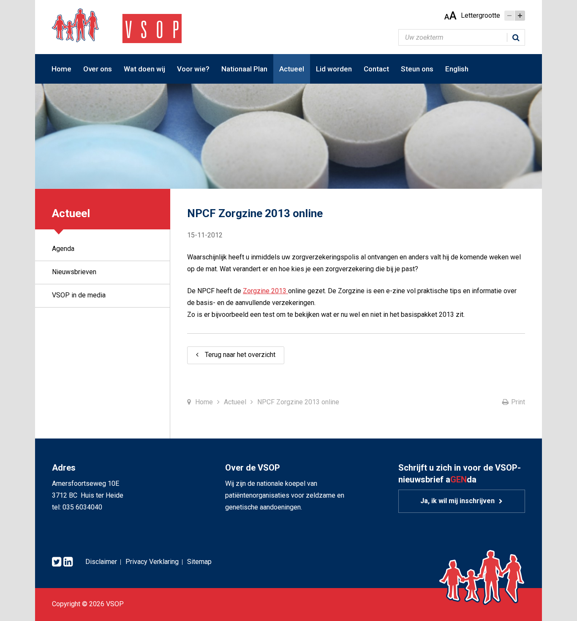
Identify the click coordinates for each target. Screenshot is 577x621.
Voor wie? (193, 69)
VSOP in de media (79, 295)
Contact (376, 69)
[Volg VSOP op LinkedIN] (68, 562)
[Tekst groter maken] (520, 16)
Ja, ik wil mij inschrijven (457, 501)
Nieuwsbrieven (74, 272)
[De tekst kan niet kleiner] (509, 16)
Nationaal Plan (244, 69)
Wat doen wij (144, 69)
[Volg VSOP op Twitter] (56, 562)
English (456, 69)
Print (518, 402)
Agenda (63, 249)
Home (61, 69)
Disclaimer (101, 562)
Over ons (97, 69)
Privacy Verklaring (152, 562)
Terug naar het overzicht (240, 355)
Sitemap (199, 562)
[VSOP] (117, 25)
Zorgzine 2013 (265, 291)
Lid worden (334, 69)
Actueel (291, 69)
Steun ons (417, 69)
